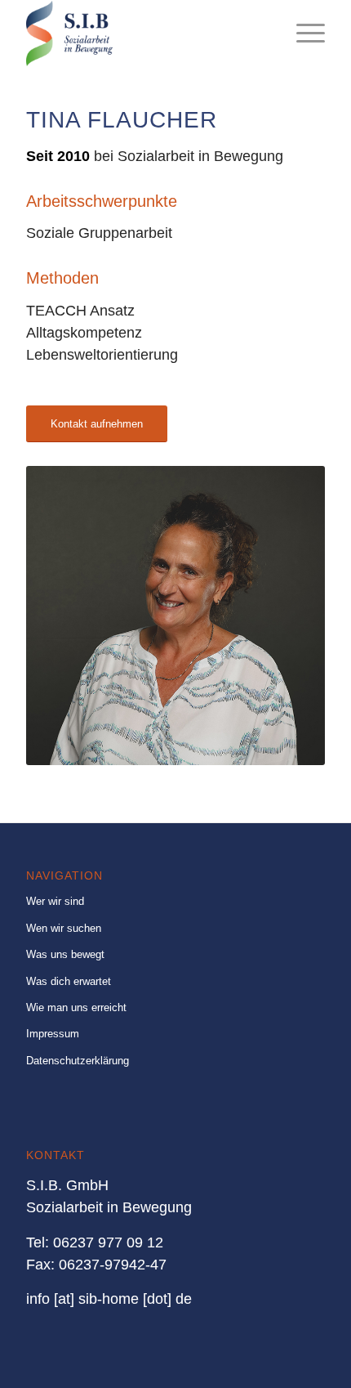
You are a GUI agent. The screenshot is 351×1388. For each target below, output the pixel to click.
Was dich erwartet (68, 981)
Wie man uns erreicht (76, 1007)
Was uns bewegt (65, 954)
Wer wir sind (55, 901)
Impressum (52, 1034)
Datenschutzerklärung (77, 1060)
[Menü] (302, 33)
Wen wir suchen (63, 928)
